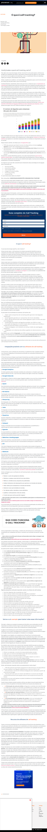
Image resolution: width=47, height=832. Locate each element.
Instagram (24, 270)
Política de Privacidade (27, 230)
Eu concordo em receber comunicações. (12, 228)
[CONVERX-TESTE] (23, 788)
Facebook (18, 270)
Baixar (23, 235)
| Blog (11, 2)
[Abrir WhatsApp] (44, 829)
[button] (45, 3)
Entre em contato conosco (8, 765)
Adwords (3, 381)
